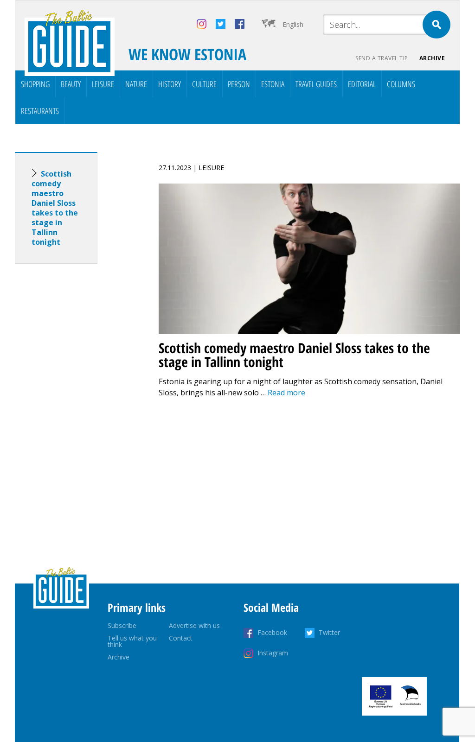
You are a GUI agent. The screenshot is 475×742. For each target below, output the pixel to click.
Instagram (272, 652)
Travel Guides (316, 83)
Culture (204, 83)
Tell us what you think (132, 641)
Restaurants (40, 110)
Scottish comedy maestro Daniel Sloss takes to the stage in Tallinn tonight (55, 208)
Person (239, 83)
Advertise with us (194, 625)
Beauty (71, 83)
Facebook (272, 632)
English (292, 24)
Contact (181, 638)
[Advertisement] (73, 417)
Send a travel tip (381, 58)
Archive (432, 58)
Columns (401, 83)
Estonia (272, 83)
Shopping (35, 83)
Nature (136, 83)
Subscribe (122, 625)
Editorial (362, 83)
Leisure (103, 83)
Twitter (329, 632)
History (169, 83)
